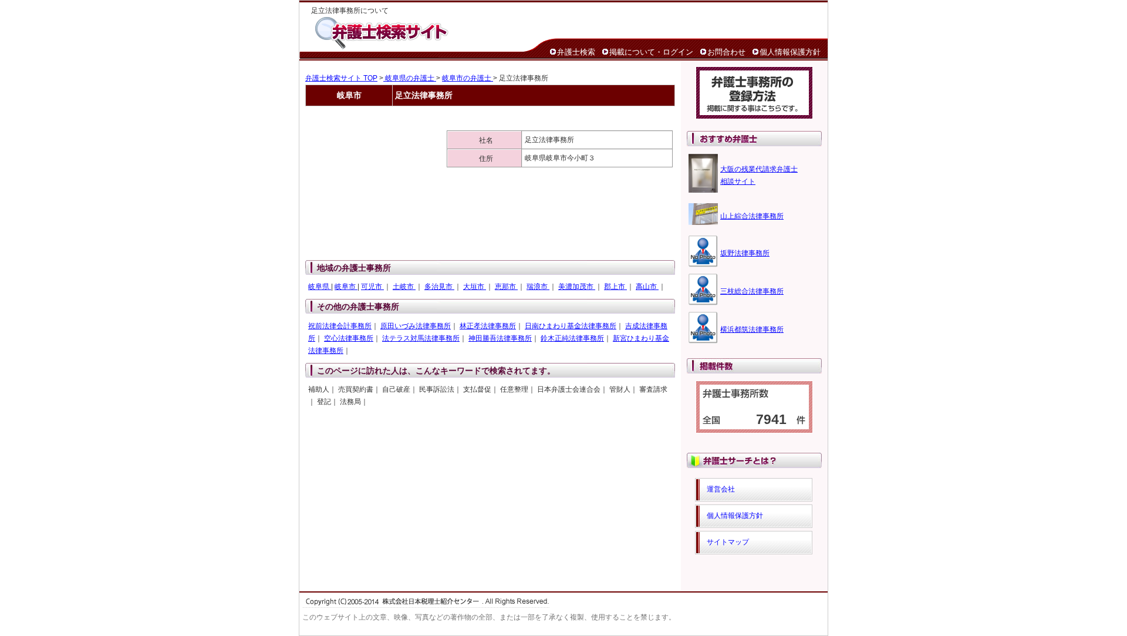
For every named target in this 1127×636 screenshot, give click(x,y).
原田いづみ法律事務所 (415, 326)
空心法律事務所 (348, 338)
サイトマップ (728, 542)
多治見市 (439, 286)
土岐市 (404, 286)
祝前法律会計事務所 (340, 326)
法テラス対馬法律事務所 (421, 338)
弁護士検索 (576, 52)
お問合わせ (726, 52)
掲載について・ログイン (651, 52)
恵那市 (506, 286)
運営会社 (721, 489)
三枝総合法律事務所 (752, 291)
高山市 (647, 286)
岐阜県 (319, 286)
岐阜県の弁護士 (409, 78)
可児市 (372, 286)
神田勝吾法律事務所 (500, 338)
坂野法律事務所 (745, 253)
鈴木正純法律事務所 (572, 338)
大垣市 (474, 286)
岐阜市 (346, 286)
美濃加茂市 (576, 286)
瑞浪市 (538, 286)
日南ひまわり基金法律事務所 (570, 326)
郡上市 (615, 286)
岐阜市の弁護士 (467, 78)
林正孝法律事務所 (488, 326)
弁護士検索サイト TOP (341, 78)
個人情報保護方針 (790, 52)
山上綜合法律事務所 (752, 216)
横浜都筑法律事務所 (752, 329)
